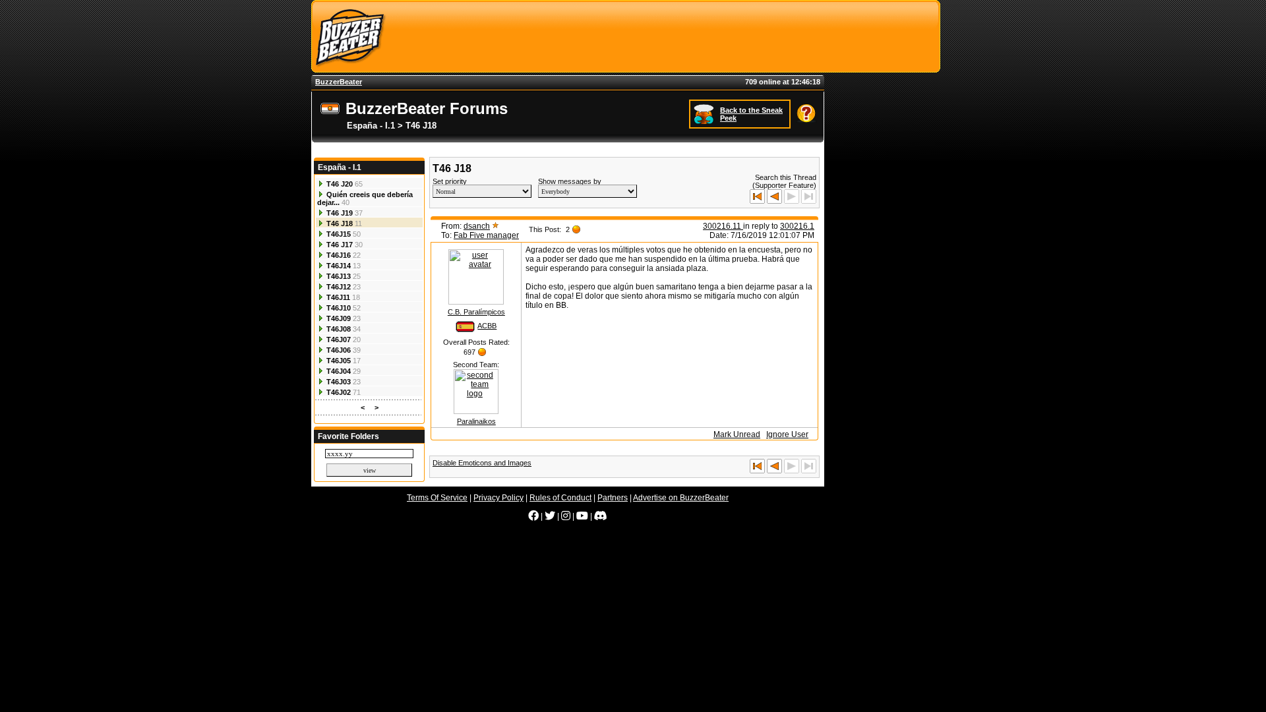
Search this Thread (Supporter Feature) (784, 181)
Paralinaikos (476, 421)
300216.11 (723, 226)
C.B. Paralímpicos (476, 312)
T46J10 (338, 308)
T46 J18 (339, 223)
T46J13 (338, 276)
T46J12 (338, 287)
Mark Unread (736, 434)
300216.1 (797, 226)
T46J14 (338, 266)
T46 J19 (339, 213)
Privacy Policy (498, 497)
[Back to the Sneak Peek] (705, 113)
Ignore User (787, 434)
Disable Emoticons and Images (482, 463)
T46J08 (338, 329)
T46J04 (338, 371)
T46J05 (338, 361)
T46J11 (338, 297)
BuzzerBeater (338, 82)
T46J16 (338, 255)
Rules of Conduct (560, 497)
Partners (612, 497)
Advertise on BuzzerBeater (681, 497)
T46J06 (338, 350)
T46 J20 (339, 184)
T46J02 (338, 392)
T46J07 (338, 339)
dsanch (477, 226)
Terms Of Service (437, 497)
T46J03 (338, 382)
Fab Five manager (486, 235)
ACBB (487, 326)
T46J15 (338, 234)
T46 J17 (339, 245)
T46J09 (338, 318)
